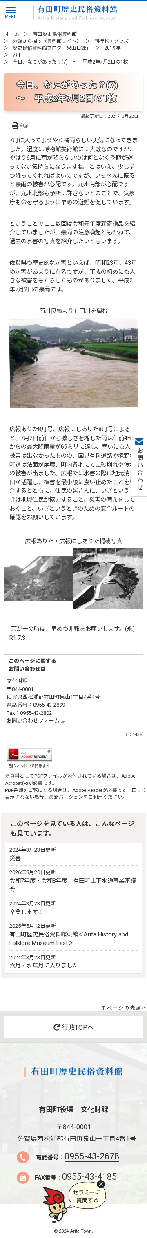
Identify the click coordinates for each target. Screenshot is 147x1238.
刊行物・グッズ (111, 41)
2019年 (112, 48)
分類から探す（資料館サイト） (47, 41)
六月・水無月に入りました (43, 965)
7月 (16, 55)
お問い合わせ (139, 469)
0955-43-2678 (92, 1156)
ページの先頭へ (127, 1008)
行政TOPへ (77, 1027)
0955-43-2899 (49, 705)
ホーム (12, 34)
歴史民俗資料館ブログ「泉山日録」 (52, 48)
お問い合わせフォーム (34, 721)
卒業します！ (26, 912)
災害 (15, 858)
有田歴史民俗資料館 (55, 34)
